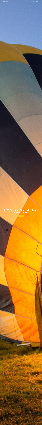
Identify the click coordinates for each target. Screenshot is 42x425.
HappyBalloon (5, 1)
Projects (34, 1)
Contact (37, 1)
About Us (30, 1)
